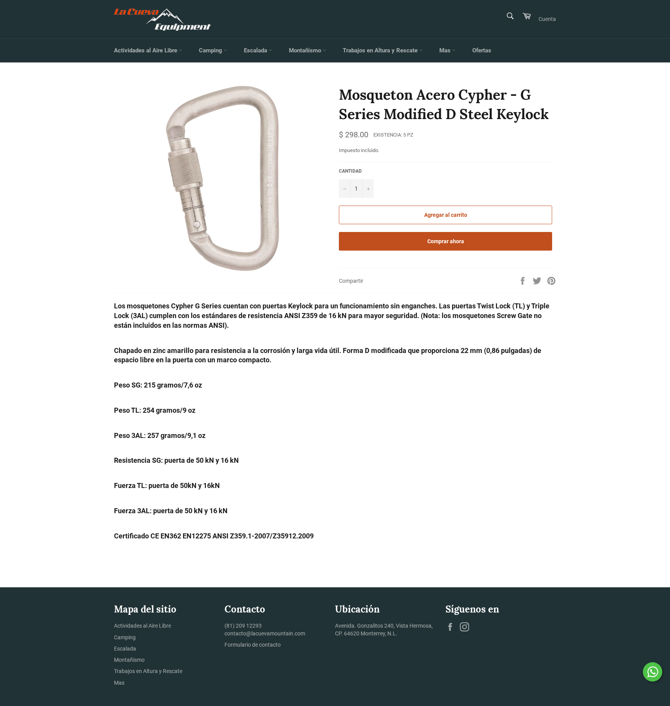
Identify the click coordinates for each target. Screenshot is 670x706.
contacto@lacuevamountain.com (264, 633)
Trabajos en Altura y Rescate (381, 50)
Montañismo (306, 50)
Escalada (256, 50)
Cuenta (547, 19)
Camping (211, 50)
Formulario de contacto (252, 645)
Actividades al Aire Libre (146, 50)
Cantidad (350, 171)
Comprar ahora (445, 241)
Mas (445, 50)
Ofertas (481, 50)
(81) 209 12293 (243, 626)
